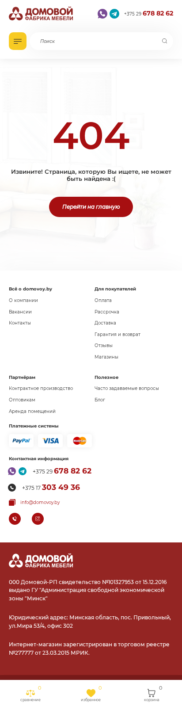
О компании (23, 300)
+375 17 (51, 487)
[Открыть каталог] (18, 41)
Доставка (105, 323)
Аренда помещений (32, 411)
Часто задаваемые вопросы (127, 388)
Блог (100, 400)
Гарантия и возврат (117, 334)
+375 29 (148, 13)
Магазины (106, 357)
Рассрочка (107, 312)
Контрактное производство (41, 388)
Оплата (103, 300)
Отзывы (104, 345)
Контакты (20, 323)
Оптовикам (22, 400)
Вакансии (20, 312)
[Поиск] (164, 41)
